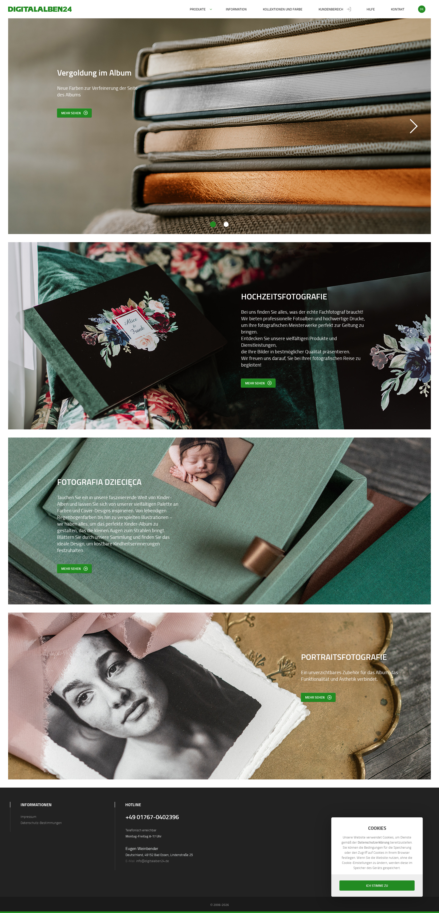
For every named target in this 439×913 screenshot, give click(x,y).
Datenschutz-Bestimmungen (41, 822)
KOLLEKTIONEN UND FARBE (282, 9)
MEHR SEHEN (71, 112)
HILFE (371, 9)
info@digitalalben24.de (152, 861)
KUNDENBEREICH (331, 9)
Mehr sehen (255, 383)
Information (236, 9)
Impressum (28, 816)
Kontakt (397, 9)
